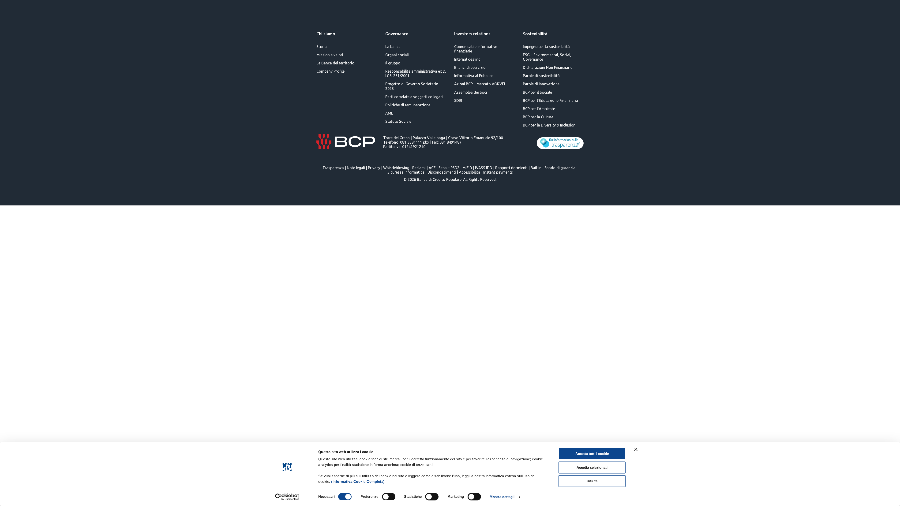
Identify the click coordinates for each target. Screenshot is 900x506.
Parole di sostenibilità (541, 76)
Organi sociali (397, 55)
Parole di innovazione (541, 84)
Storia (321, 47)
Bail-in (536, 168)
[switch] (388, 496)
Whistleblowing (396, 168)
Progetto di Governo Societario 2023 (411, 86)
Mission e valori (329, 55)
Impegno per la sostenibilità (546, 47)
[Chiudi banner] (636, 449)
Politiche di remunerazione (407, 105)
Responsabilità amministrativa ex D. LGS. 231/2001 (415, 73)
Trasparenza (333, 168)
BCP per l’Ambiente (539, 109)
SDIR (458, 100)
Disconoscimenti (442, 172)
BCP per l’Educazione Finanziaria (550, 100)
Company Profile (330, 71)
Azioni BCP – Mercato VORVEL (480, 84)
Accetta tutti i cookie (592, 454)
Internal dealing (467, 59)
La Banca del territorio (335, 63)
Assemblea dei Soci (470, 92)
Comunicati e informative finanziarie (475, 49)
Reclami (419, 168)
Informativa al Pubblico (474, 76)
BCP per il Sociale (537, 92)
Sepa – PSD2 (449, 168)
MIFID (467, 168)
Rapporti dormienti (511, 168)
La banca (393, 47)
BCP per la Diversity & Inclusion (549, 125)
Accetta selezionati (592, 467)
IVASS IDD (483, 168)
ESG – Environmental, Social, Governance (547, 57)
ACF (432, 168)
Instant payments (498, 172)
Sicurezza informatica (405, 172)
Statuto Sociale (398, 121)
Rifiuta (592, 481)
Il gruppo (392, 63)
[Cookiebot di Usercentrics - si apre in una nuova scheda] (287, 496)
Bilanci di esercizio (470, 67)
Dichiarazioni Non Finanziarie (547, 67)
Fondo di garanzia (559, 168)
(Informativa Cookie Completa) (358, 482)
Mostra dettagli (502, 497)
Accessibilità (469, 172)
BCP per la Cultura (538, 117)
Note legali (356, 168)
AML (389, 113)
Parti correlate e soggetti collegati (414, 97)
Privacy (374, 168)
